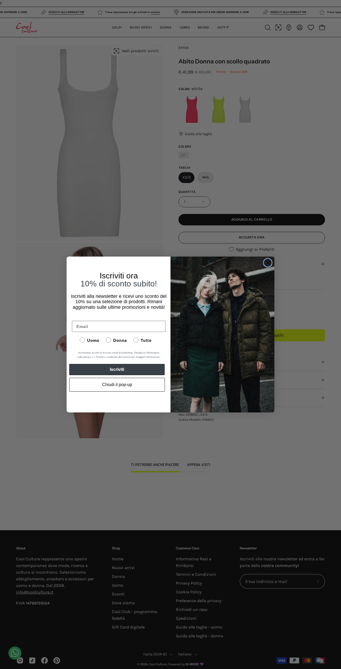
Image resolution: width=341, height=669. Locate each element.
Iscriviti (117, 369)
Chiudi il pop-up (117, 384)
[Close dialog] (268, 263)
